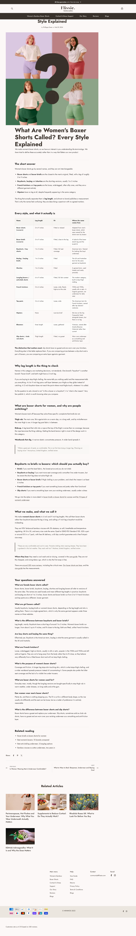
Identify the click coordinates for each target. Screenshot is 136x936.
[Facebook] (13, 755)
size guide (19, 568)
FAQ (71, 879)
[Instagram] (115, 875)
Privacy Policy (74, 886)
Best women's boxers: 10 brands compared (33, 740)
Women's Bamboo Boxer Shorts (38, 16)
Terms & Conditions (76, 889)
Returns (72, 883)
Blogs (107, 16)
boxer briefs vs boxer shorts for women (58, 497)
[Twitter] (21, 755)
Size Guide (73, 876)
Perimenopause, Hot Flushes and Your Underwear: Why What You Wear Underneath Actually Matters (20, 817)
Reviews (96, 16)
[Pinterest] (17, 755)
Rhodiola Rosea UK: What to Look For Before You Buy (81, 815)
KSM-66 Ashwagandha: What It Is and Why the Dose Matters (19, 849)
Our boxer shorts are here (72, 565)
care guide (73, 556)
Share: (8, 755)
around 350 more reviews (32, 565)
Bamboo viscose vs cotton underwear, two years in (36, 747)
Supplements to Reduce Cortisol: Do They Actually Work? (52, 815)
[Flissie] (68, 8)
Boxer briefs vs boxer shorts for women (31, 736)
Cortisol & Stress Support (64, 16)
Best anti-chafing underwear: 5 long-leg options (34, 743)
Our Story (83, 16)
